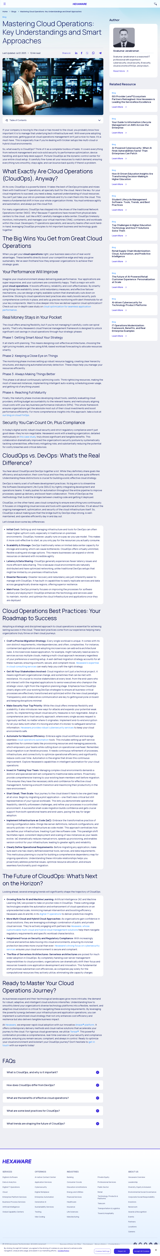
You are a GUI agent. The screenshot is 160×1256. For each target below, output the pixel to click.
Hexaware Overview (136, 1177)
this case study (27, 436)
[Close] (156, 1250)
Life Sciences (72, 1212)
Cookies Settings (102, 1251)
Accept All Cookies (141, 1251)
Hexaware (10, 1024)
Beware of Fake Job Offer (70, 1244)
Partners (132, 1222)
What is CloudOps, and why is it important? (32, 1072)
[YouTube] (140, 1244)
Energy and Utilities (75, 1192)
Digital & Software (10, 1177)
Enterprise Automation (44, 1197)
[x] (155, 1244)
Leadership (133, 1182)
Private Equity (103, 1177)
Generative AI (40, 1202)
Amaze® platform (84, 1024)
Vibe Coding (40, 1217)
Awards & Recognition (137, 1212)
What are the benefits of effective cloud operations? (38, 1098)
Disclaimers (88, 1244)
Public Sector (103, 1187)
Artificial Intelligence (11, 1207)
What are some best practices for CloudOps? (33, 1110)
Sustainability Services (44, 1207)
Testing (38, 1212)
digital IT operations (50, 913)
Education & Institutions (77, 1187)
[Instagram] (145, 1244)
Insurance (71, 1207)
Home (5, 11)
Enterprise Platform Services (15, 1197)
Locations (132, 1227)
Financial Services (74, 1197)
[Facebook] (135, 1244)
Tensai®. (74, 1031)
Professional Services (107, 1182)
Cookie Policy (114, 1244)
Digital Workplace (42, 1192)
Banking (70, 1177)
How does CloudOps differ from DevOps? (31, 1085)
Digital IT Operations (11, 1187)
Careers (131, 1231)
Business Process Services (14, 1202)
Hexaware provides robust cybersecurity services (47, 727)
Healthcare (71, 1202)
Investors (132, 1202)
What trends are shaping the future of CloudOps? (36, 1123)
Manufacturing (73, 1217)
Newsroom (132, 1207)
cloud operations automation (33, 739)
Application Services (43, 1182)
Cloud (5, 1192)
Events (131, 1217)
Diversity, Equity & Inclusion (139, 1187)
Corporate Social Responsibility (141, 1197)
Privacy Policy (100, 1244)
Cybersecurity (41, 1187)
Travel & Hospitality (106, 1213)
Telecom (101, 1203)
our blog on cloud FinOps (16, 415)
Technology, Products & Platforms (108, 1197)
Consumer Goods (74, 1182)
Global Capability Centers (13, 1212)
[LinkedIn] (150, 1244)
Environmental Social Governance (142, 1192)
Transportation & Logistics (109, 1208)
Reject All (122, 1251)
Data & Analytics (9, 1182)
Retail (100, 1192)
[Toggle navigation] (5, 4)
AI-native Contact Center (45, 1177)
